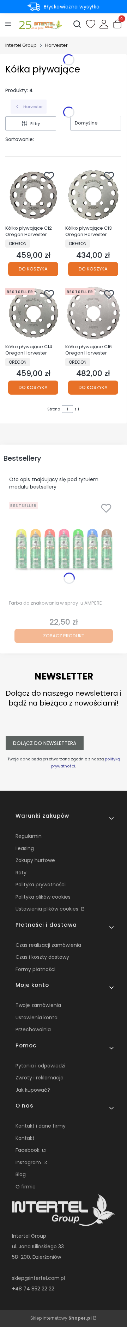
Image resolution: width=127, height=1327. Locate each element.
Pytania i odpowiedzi (40, 1065)
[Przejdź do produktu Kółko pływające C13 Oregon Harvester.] (93, 195)
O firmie (26, 1186)
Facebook (28, 1150)
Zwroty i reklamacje (40, 1077)
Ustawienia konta (37, 1017)
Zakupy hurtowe (35, 860)
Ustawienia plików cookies (48, 908)
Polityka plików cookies (43, 896)
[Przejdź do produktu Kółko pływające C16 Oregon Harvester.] (93, 313)
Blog (21, 1174)
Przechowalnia (33, 1029)
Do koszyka (33, 269)
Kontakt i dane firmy (41, 1125)
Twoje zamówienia (38, 1005)
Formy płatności (35, 969)
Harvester (56, 45)
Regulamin (29, 836)
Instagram (29, 1162)
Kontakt (25, 1138)
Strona (53, 409)
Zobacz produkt (63, 635)
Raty (21, 872)
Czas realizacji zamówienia (48, 945)
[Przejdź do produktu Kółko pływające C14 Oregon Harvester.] (33, 313)
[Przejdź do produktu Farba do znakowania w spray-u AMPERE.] (63, 548)
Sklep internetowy (61, 1318)
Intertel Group (21, 45)
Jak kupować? (33, 1089)
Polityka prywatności (41, 884)
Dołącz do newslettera (44, 743)
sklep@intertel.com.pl (38, 1278)
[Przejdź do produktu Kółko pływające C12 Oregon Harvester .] (33, 195)
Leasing (25, 848)
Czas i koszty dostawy (42, 957)
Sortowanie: (19, 139)
